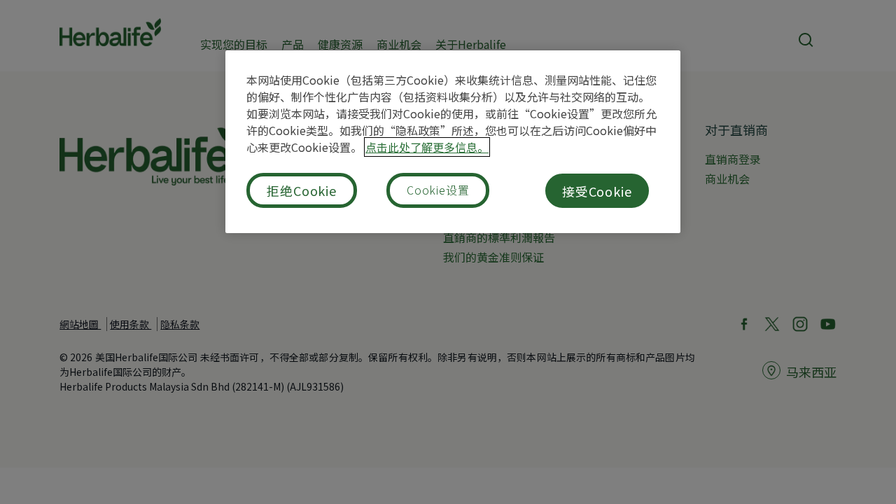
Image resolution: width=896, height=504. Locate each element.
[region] (452, 141)
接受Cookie (597, 191)
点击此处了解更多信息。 (427, 147)
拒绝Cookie (302, 190)
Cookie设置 (438, 189)
